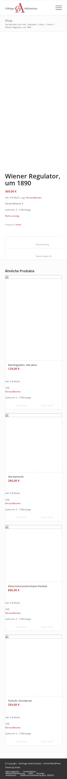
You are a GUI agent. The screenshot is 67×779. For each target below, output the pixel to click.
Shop (8, 20)
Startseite (32, 24)
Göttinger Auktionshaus (30, 763)
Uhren (50, 24)
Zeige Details (47, 405)
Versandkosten (34, 197)
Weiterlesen (21, 405)
